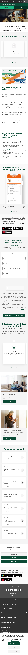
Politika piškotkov (15, 640)
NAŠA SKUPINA (16, 1)
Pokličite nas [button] (14, 554)
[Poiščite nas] (21, 1)
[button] (26, 634)
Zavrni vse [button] (14, 647)
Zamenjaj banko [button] (9, 402)
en (26, 1)
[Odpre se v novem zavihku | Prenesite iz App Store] (18, 228)
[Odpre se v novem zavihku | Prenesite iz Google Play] (7, 228)
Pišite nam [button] (14, 561)
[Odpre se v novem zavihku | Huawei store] (7, 232)
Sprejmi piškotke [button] (14, 643)
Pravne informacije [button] (6, 608)
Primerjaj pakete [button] (9, 439)
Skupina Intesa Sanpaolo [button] (8, 604)
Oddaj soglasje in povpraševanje (14, 315)
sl (24, 1)
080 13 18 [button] (14, 557)
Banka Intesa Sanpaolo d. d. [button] (9, 600)
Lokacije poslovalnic (14, 358)
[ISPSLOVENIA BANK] (8, 4)
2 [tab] (13, 211)
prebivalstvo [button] (4, 1)
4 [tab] (16, 211)
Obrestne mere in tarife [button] (8, 613)
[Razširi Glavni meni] (26, 4)
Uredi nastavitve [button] (14, 651)
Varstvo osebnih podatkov (16, 309)
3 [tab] (15, 62)
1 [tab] (12, 62)
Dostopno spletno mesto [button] (8, 617)
